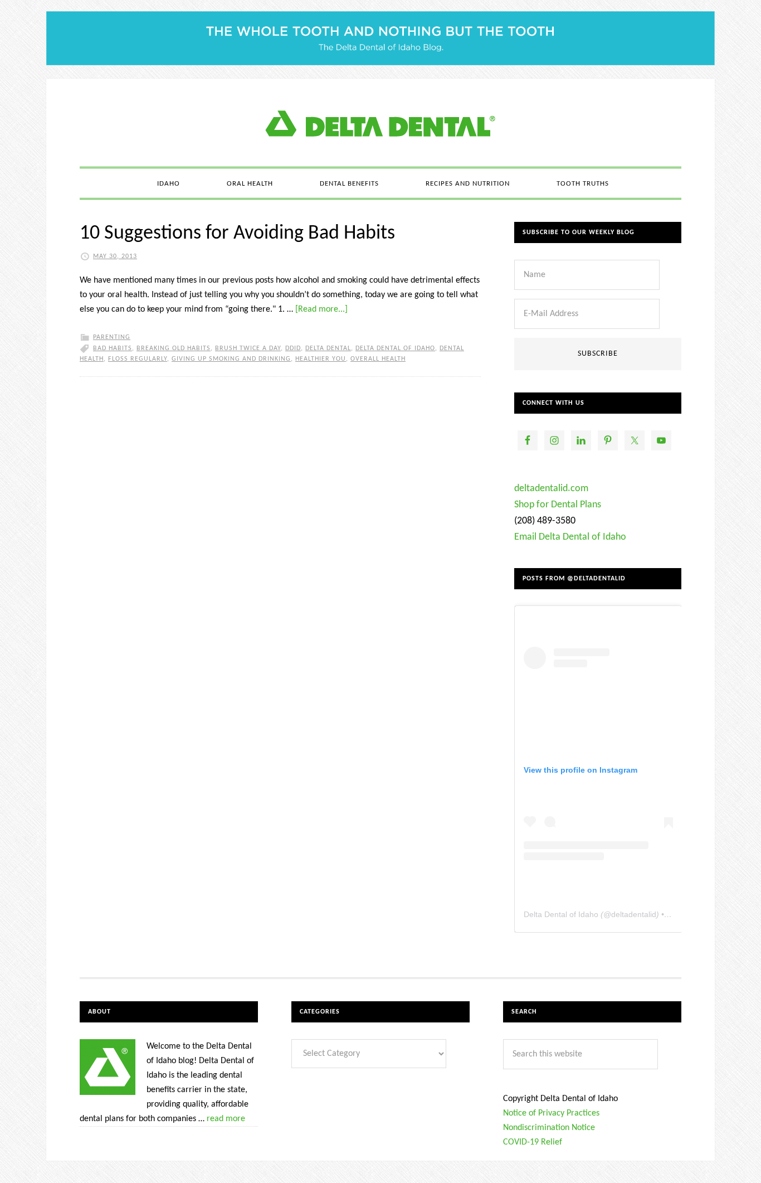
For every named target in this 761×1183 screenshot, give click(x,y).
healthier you (320, 359)
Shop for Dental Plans (557, 505)
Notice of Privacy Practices (551, 1113)
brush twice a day (248, 348)
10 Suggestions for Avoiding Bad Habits (237, 234)
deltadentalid (633, 914)
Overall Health (378, 359)
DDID (293, 348)
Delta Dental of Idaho (395, 348)
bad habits (112, 348)
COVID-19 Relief (532, 1142)
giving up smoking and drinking (231, 359)
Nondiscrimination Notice (549, 1127)
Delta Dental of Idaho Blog (380, 122)
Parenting (111, 337)
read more (226, 1118)
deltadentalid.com (551, 488)
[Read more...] (321, 309)
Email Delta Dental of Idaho (570, 537)
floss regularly (137, 359)
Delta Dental (328, 348)
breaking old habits (173, 348)
